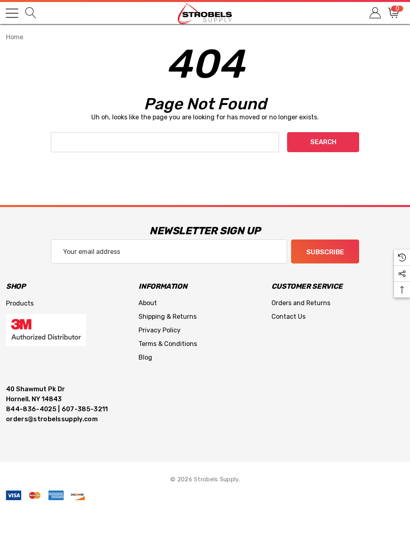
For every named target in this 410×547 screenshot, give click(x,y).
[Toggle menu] (12, 13)
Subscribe (325, 252)
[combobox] (165, 142)
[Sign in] (374, 13)
